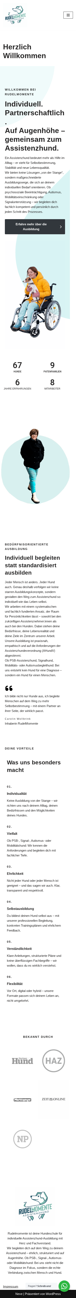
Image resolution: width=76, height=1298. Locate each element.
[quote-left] (9, 688)
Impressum (10, 1286)
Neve (18, 1294)
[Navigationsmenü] (68, 15)
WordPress (53, 1294)
